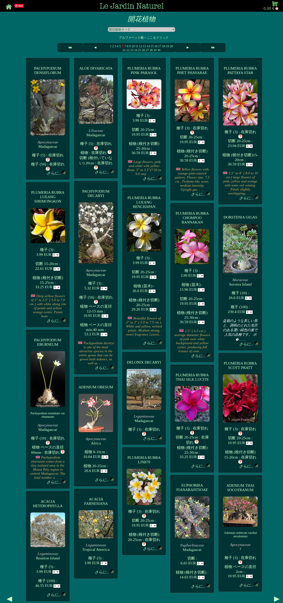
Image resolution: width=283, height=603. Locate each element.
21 (124, 50)
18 (163, 46)
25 (139, 50)
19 (167, 46)
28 (151, 50)
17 (159, 46)
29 (155, 50)
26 (143, 50)
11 (136, 46)
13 (144, 46)
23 (131, 50)
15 (152, 46)
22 (128, 50)
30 (158, 50)
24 (135, 50)
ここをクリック (157, 37)
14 (148, 46)
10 (133, 46)
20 (171, 46)
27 (147, 50)
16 (155, 46)
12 (140, 46)
